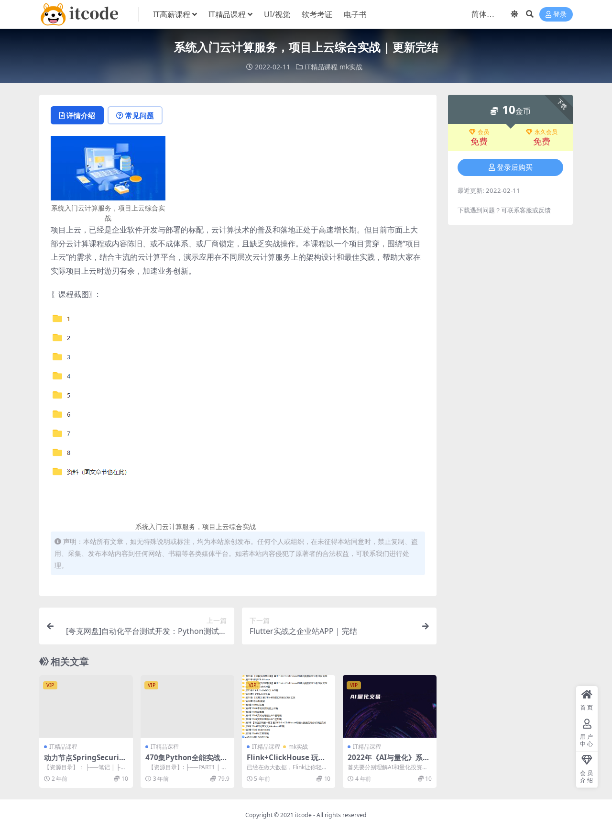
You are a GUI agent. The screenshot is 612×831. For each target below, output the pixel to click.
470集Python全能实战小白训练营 (186, 762)
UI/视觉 (277, 14)
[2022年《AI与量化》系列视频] (390, 706)
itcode (303, 815)
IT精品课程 (227, 14)
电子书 (355, 14)
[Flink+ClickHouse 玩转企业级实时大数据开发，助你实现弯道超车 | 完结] (289, 706)
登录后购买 (515, 167)
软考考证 (317, 14)
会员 (483, 132)
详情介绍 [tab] (80, 115)
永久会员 (546, 132)
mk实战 (350, 66)
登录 (560, 14)
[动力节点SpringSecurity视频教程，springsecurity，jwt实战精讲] (86, 706)
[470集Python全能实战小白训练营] (187, 706)
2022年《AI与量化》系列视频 (389, 762)
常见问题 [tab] (139, 115)
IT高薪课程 (171, 14)
